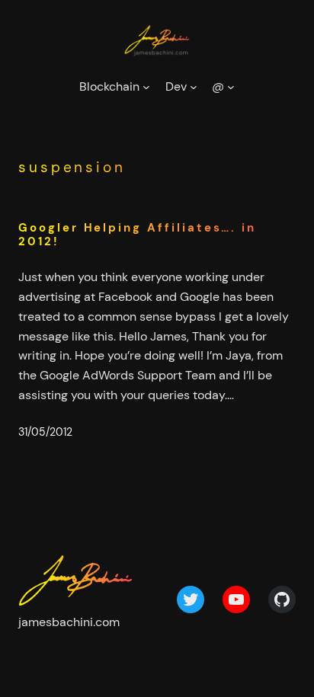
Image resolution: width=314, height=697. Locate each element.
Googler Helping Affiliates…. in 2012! (137, 235)
